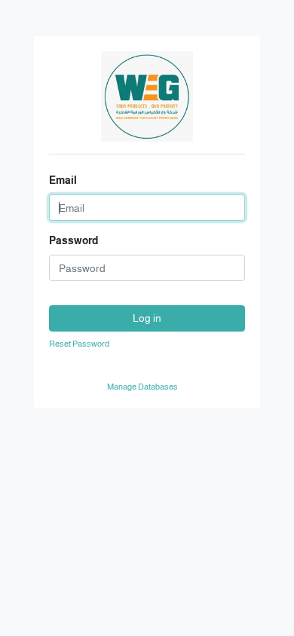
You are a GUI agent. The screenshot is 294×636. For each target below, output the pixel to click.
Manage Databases (142, 386)
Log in (147, 318)
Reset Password (79, 343)
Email (63, 180)
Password (73, 240)
